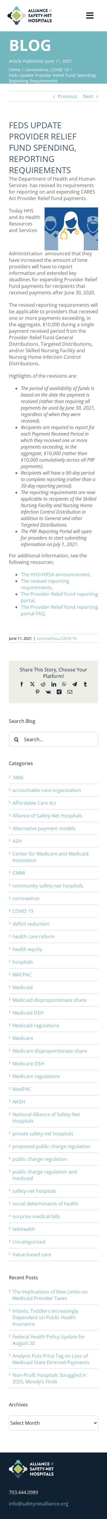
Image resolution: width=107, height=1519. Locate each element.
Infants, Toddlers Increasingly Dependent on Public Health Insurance (45, 1317)
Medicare (22, 1038)
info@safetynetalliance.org (38, 1503)
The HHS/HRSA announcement (55, 574)
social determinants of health (45, 1203)
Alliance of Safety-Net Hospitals (47, 815)
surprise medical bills (36, 1216)
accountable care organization (46, 790)
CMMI (18, 873)
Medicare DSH (28, 1063)
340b (17, 777)
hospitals (22, 962)
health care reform (33, 936)
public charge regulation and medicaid (44, 1175)
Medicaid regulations (35, 1025)
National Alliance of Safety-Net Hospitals (46, 1117)
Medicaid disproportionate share (49, 1000)
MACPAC (22, 974)
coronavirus (47, 638)
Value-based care (31, 1254)
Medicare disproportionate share (49, 1051)
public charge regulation (39, 1159)
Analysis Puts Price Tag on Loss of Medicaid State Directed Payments (50, 1359)
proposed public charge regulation (51, 1146)
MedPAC (21, 1089)
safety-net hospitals (34, 1191)
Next (88, 96)
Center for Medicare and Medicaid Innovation (50, 857)
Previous (67, 96)
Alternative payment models (44, 828)
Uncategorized (28, 1242)
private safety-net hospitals (42, 1133)
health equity (27, 949)
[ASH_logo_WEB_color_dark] (29, 9)
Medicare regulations (36, 1076)
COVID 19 (68, 638)
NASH (18, 1101)
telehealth (23, 1229)
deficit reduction (30, 924)
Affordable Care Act (34, 803)
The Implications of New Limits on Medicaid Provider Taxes (50, 1294)
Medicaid (22, 987)
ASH (17, 841)
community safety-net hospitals (47, 885)
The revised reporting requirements (45, 584)
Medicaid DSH (28, 1013)
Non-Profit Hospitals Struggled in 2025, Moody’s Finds (49, 1378)
